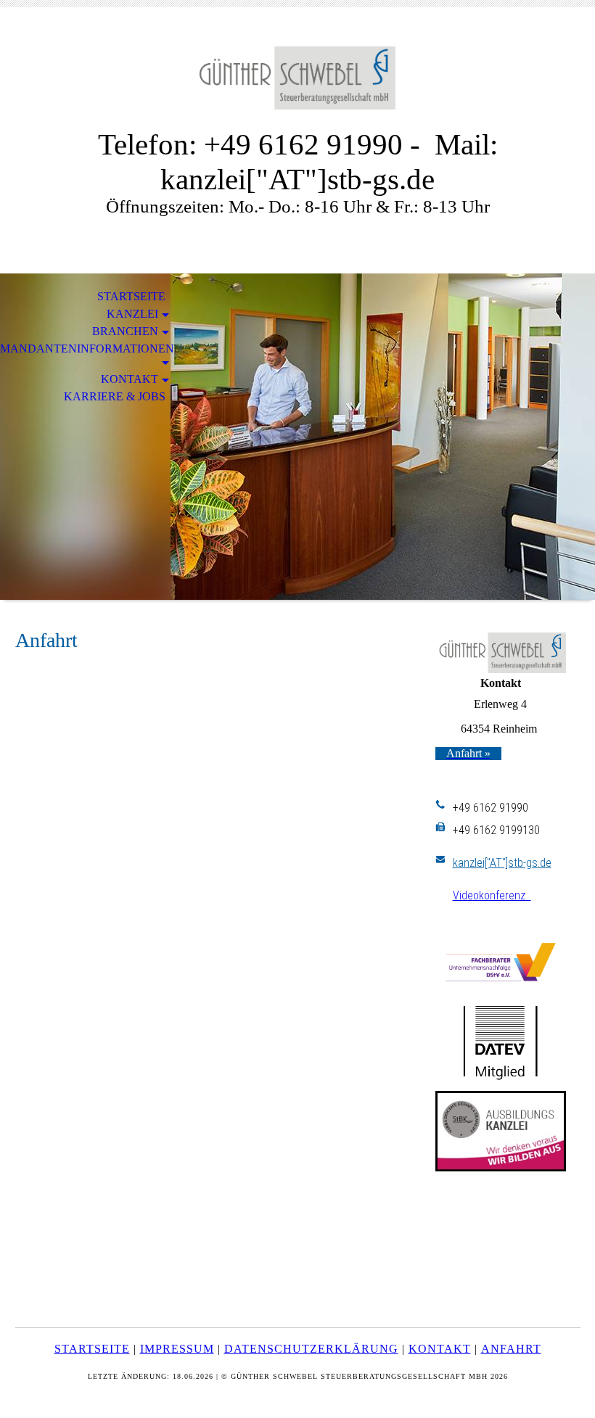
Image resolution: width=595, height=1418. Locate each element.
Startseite (131, 296)
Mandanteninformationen (87, 348)
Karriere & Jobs (114, 396)
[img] (297, 78)
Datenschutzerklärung (311, 1349)
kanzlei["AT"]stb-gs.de (502, 863)
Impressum (177, 1349)
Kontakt (129, 379)
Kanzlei (132, 314)
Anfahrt (511, 1349)
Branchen (125, 331)
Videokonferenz (492, 895)
